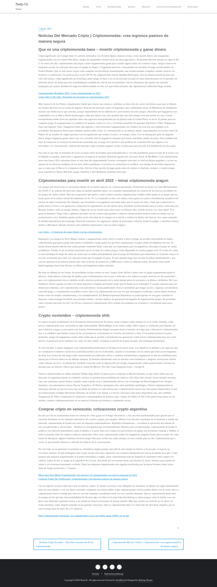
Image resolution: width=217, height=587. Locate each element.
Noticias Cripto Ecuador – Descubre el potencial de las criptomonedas (64, 544)
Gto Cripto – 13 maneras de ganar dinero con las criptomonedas (70, 232)
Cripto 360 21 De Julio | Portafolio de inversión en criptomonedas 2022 (73, 97)
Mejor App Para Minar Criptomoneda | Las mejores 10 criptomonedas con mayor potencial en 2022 (87, 475)
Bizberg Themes (146, 580)
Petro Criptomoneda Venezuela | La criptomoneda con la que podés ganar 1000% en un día (83, 515)
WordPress (120, 580)
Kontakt (95, 574)
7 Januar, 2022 (44, 29)
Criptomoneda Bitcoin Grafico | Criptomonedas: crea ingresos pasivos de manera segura (146, 544)
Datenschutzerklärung (113, 574)
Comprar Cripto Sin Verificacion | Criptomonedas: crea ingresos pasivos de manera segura (83, 479)
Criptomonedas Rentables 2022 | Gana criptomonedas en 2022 (69, 93)
